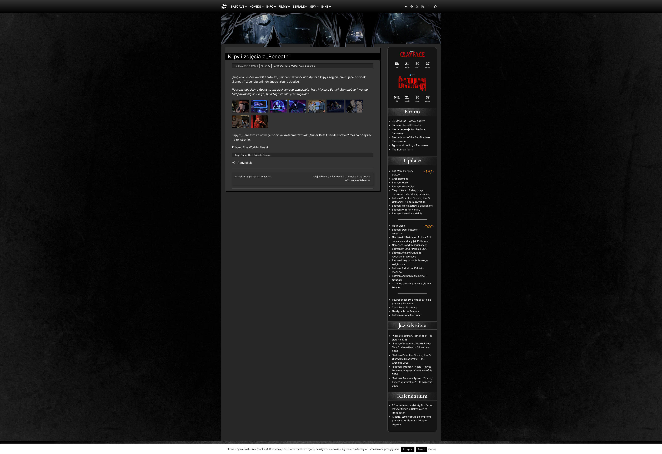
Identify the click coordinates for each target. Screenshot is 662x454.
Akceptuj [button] (407, 449)
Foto (287, 65)
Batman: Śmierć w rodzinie (407, 213)
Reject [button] (421, 449)
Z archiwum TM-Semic (404, 307)
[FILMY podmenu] (289, 6)
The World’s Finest (255, 147)
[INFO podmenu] (275, 6)
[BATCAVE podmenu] (246, 6)
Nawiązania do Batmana (405, 311)
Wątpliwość (398, 225)
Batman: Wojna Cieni (403, 186)
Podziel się (245, 162)
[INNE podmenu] (330, 6)
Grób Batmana (400, 178)
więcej (432, 449)
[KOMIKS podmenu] (263, 6)
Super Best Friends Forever (256, 155)
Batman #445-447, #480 (406, 209)
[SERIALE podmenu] (306, 6)
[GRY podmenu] (318, 6)
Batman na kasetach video (407, 315)
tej (237, 139)
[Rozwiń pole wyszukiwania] (435, 6)
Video (294, 65)
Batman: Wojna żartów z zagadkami (412, 205)
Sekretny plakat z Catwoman (254, 176)
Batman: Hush (400, 182)
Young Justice (307, 65)
